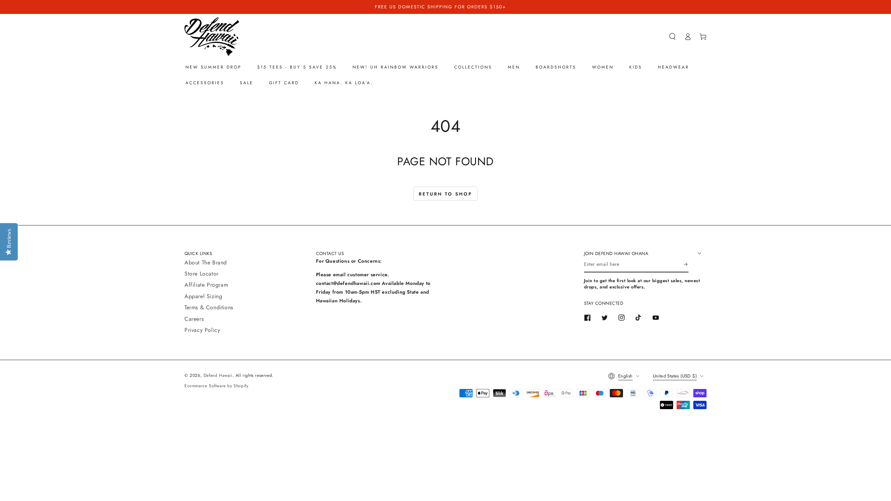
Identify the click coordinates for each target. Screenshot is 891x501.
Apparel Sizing (203, 296)
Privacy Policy (202, 330)
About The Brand (205, 263)
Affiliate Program (206, 285)
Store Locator (201, 274)
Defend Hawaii (218, 375)
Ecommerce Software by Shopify (216, 386)
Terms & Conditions (208, 307)
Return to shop (445, 194)
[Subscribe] (686, 264)
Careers (194, 319)
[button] (672, 36)
